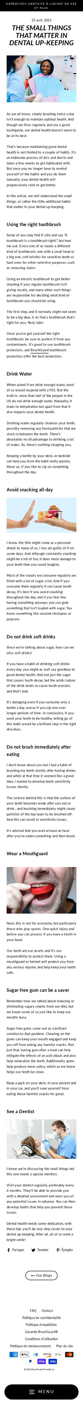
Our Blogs (43, 1275)
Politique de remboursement (30, 1346)
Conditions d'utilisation (41, 1339)
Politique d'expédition (41, 1324)
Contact (47, 1310)
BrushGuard (39, 350)
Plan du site (64, 1346)
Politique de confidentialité (41, 1318)
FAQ (33, 1310)
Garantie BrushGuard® (41, 1332)
